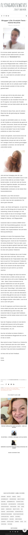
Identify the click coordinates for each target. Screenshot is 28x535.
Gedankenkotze (11, 501)
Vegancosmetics (19, 511)
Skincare (3, 496)
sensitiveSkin (18, 519)
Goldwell (17, 516)
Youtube (10, 524)
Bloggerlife (16, 387)
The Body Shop (19, 501)
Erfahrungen (13, 499)
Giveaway (3, 521)
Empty (18, 496)
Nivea (22, 506)
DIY (25, 521)
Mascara (12, 519)
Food (21, 521)
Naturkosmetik (12, 504)
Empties (9, 496)
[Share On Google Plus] (14, 384)
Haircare (3, 501)
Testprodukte (4, 390)
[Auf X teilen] (9, 384)
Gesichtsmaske (10, 511)
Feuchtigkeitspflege (18, 514)
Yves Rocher (13, 506)
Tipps (10, 390)
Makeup (14, 496)
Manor (2, 509)
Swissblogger (16, 389)
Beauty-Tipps (16, 509)
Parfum (12, 516)
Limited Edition (5, 516)
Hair (19, 506)
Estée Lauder (10, 521)
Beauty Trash (21, 499)
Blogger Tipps (8, 387)
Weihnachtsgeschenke (6, 514)
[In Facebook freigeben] (6, 384)
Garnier (17, 521)
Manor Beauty (4, 519)
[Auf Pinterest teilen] (11, 384)
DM (21, 509)
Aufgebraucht (4, 499)
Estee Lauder (21, 504)
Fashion (3, 511)
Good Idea (3, 524)
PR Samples (8, 388)
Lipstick (21, 387)
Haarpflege (8, 509)
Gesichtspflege (5, 506)
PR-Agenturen (14, 388)
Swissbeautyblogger (6, 389)
